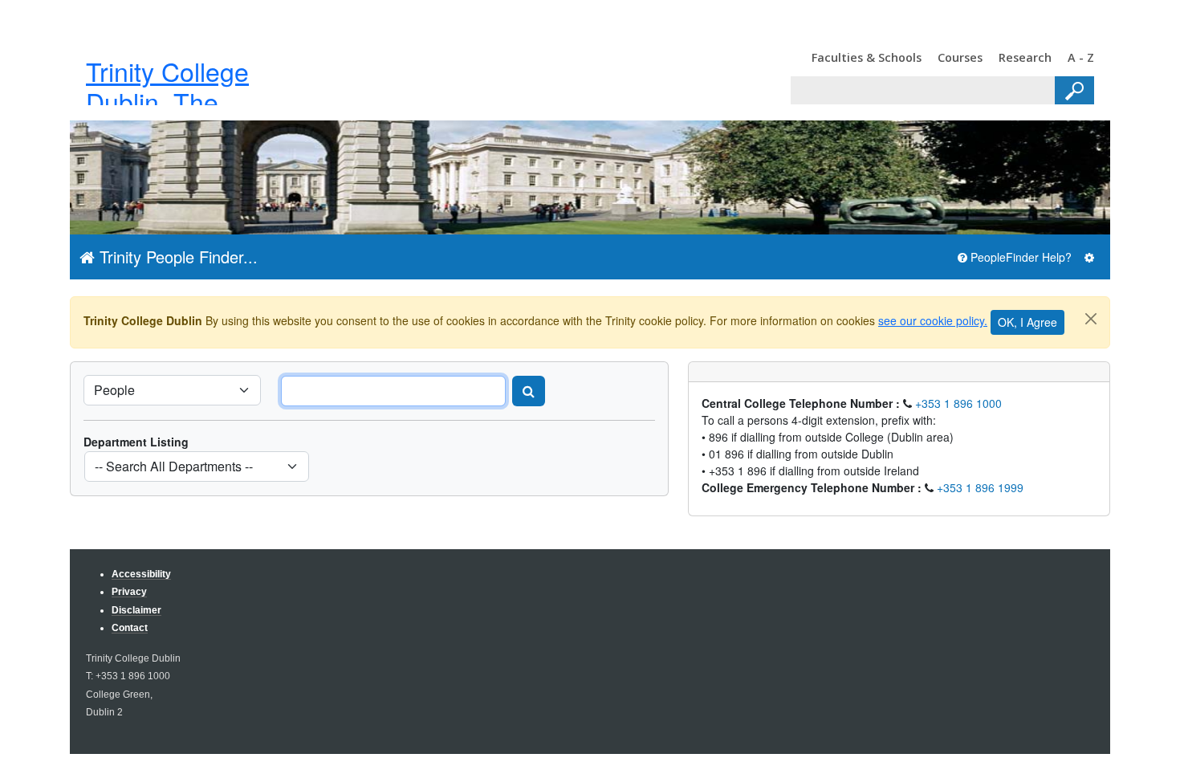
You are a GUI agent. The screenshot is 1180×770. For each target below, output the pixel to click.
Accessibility (141, 573)
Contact (130, 627)
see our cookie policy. (932, 320)
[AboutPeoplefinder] (1089, 257)
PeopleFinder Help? (1019, 257)
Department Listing (136, 442)
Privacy (129, 591)
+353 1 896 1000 (958, 403)
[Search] (528, 391)
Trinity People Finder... (176, 256)
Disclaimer (136, 610)
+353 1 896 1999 (980, 487)
